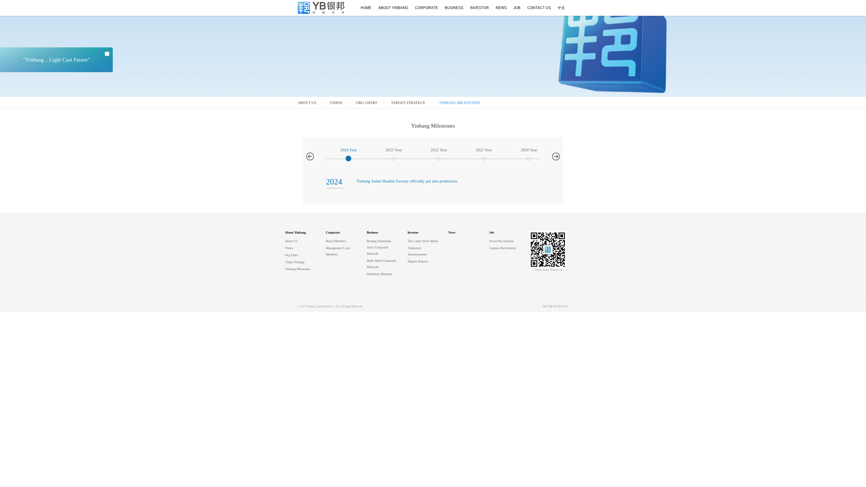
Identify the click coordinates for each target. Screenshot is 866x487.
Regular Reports (418, 261)
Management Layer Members (338, 251)
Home (366, 8)
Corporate (426, 8)
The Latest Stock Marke (423, 241)
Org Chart (366, 103)
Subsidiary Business (379, 274)
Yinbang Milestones (459, 103)
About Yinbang (393, 8)
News (501, 8)
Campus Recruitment (502, 248)
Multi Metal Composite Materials (381, 264)
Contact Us (539, 8)
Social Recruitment (501, 241)
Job (517, 8)
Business (454, 8)
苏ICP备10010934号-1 (555, 306)
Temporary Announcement (417, 251)
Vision (336, 103)
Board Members (336, 241)
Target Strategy (408, 103)
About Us (307, 103)
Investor (479, 8)
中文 (561, 8)
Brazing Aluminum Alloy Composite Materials (379, 247)
